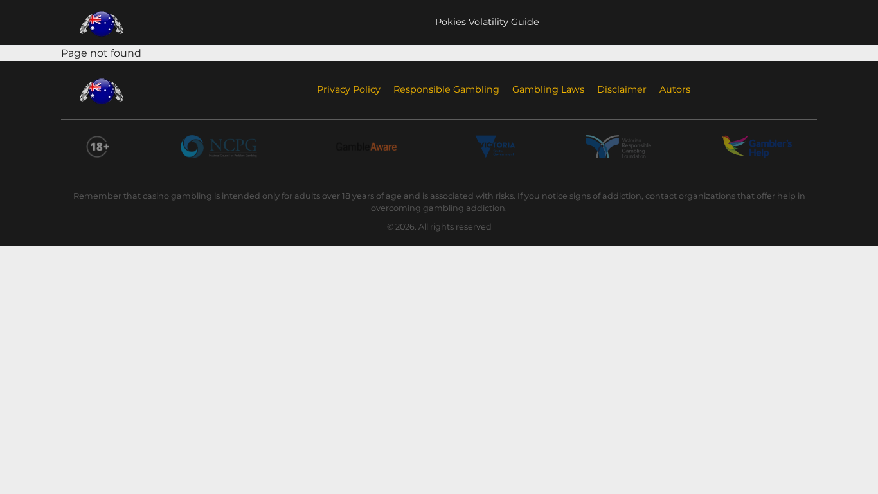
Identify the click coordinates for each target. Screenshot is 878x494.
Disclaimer (622, 89)
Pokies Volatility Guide (487, 22)
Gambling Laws (548, 89)
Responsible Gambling (446, 89)
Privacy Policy (349, 89)
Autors (674, 89)
